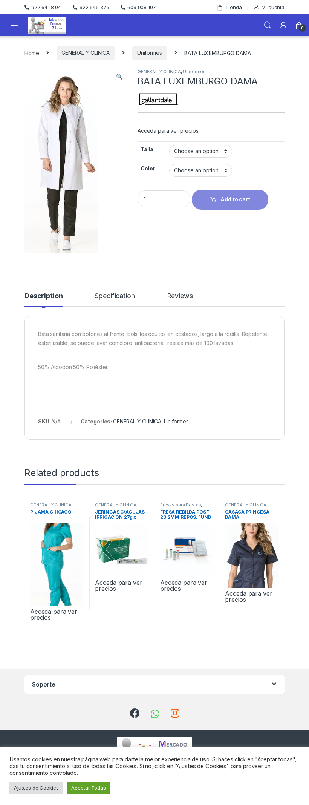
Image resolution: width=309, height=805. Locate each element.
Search (267, 25)
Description (43, 296)
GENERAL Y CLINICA (85, 52)
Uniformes (149, 52)
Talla (147, 149)
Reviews (180, 296)
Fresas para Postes (180, 505)
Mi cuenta (273, 7)
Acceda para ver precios (168, 130)
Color (148, 168)
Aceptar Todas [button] (88, 788)
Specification (115, 296)
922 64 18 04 (46, 7)
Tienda (233, 7)
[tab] (43, 299)
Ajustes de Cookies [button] (36, 788)
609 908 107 (141, 7)
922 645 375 (94, 7)
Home (31, 52)
